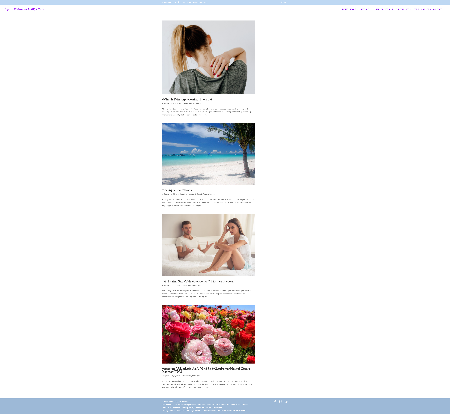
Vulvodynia (197, 103)
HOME (345, 9)
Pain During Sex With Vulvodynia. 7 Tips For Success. (198, 281)
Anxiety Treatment (188, 194)
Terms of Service (203, 407)
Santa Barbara (233, 410)
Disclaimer (217, 407)
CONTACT (437, 9)
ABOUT (353, 9)
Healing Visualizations (177, 190)
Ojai (192, 410)
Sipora (166, 103)
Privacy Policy (188, 407)
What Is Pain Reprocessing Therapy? (187, 99)
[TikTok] (285, 2)
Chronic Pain (187, 103)
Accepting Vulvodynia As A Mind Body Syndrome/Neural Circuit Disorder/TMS (206, 370)
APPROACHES (382, 9)
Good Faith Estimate (171, 407)
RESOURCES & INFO (400, 9)
